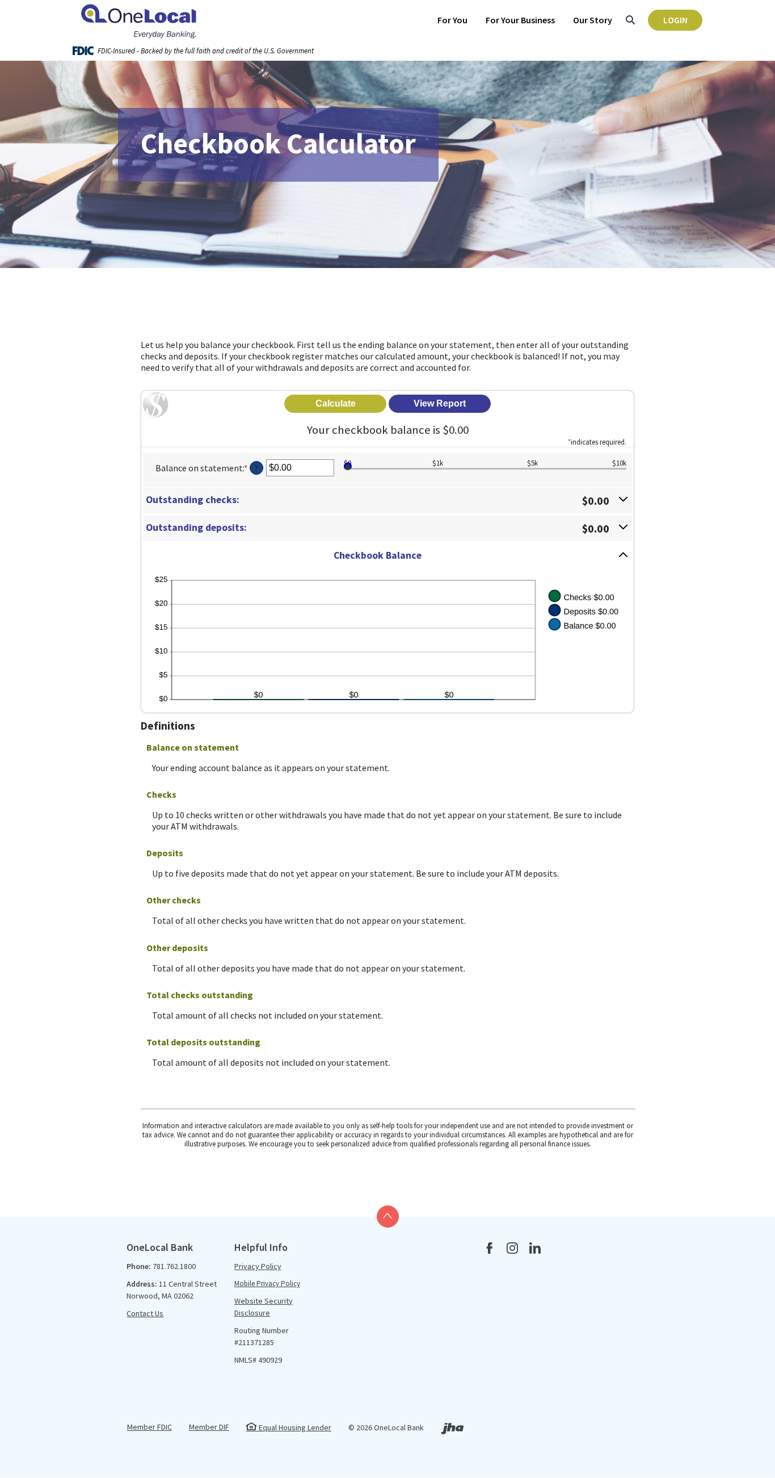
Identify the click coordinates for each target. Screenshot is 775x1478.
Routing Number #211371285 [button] (261, 1336)
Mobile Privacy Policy (267, 1283)
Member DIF (209, 1427)
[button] (387, 500)
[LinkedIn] (535, 1249)
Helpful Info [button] (261, 1247)
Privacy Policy (257, 1266)
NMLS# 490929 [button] (258, 1360)
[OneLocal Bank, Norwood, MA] (141, 20)
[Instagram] (512, 1249)
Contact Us (145, 1313)
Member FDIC (149, 1427)
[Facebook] (489, 1249)
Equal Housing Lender (294, 1427)
